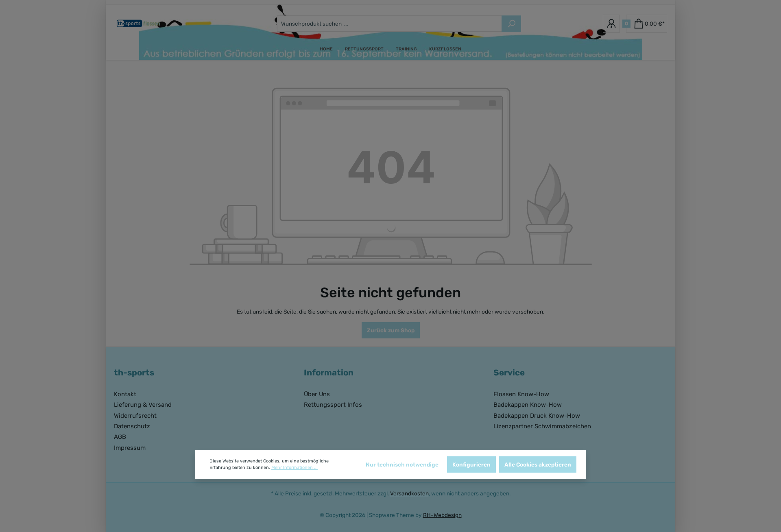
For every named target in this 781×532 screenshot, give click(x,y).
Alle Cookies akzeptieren (537, 464)
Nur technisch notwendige (402, 464)
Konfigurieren (471, 464)
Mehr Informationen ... (294, 467)
